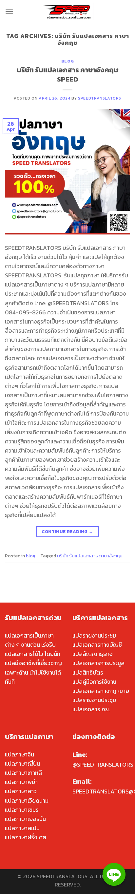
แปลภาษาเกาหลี (23, 773)
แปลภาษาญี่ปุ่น (22, 763)
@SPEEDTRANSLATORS (102, 764)
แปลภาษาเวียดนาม (26, 800)
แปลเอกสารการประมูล (98, 663)
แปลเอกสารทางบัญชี (97, 645)
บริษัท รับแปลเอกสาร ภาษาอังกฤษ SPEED (67, 74)
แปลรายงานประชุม (94, 635)
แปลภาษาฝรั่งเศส (25, 837)
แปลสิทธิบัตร (87, 672)
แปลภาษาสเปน (22, 828)
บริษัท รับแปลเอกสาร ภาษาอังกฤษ (90, 555)
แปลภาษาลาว (21, 791)
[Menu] (9, 11)
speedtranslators (99, 98)
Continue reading (67, 531)
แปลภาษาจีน (19, 754)
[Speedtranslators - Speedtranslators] (67, 12)
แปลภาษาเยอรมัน (25, 819)
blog (67, 61)
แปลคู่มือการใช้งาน (94, 682)
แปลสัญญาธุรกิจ (92, 654)
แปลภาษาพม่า (21, 782)
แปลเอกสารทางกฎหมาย (100, 691)
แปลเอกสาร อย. (91, 709)
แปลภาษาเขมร (22, 810)
